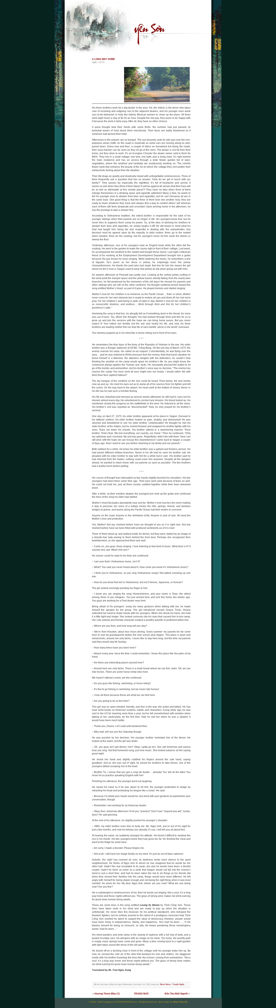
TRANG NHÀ (141, 993)
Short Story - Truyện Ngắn (172, 984)
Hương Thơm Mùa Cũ (107, 993)
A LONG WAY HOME (103, 59)
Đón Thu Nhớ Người (176, 993)
